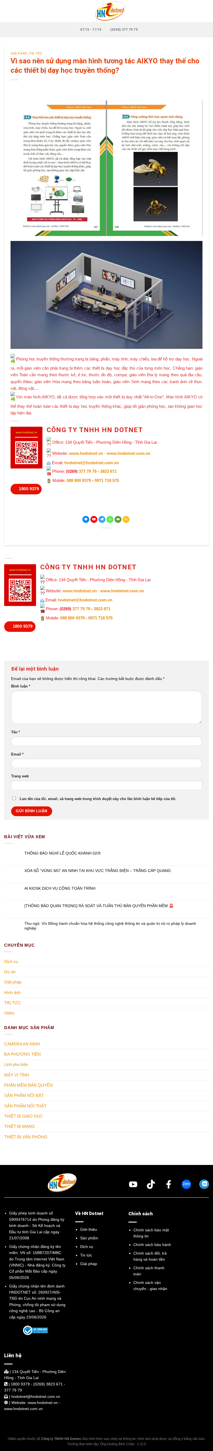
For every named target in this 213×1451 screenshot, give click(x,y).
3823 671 (108, 471)
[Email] (118, 519)
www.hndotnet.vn (86, 453)
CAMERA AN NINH (22, 1044)
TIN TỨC (35, 53)
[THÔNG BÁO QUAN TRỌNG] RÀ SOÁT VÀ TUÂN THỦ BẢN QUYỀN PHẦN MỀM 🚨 (99, 906)
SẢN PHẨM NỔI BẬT (24, 1095)
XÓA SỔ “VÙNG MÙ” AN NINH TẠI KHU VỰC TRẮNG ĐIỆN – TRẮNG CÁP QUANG (97, 870)
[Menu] (7, 11)
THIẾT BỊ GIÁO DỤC (23, 1116)
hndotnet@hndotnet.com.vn (91, 462)
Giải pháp (19, 53)
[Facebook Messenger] (85, 519)
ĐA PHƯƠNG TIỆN (22, 1054)
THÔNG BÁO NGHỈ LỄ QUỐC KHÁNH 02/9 (62, 853)
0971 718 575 (107, 480)
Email (17, 754)
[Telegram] (101, 519)
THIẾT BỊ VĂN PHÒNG (25, 1137)
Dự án (10, 971)
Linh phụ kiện (16, 1064)
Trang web (20, 776)
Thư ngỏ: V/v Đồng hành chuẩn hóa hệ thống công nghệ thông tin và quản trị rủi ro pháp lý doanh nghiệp (110, 925)
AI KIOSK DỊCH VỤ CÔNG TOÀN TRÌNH (59, 888)
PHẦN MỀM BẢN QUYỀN (28, 1085)
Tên (15, 732)
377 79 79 (88, 471)
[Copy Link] (126, 519)
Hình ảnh (12, 992)
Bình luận (20, 686)
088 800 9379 (79, 480)
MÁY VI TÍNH (16, 1075)
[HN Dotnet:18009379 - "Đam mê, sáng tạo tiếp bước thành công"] (106, 11)
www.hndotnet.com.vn (128, 453)
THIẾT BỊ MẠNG (19, 1126)
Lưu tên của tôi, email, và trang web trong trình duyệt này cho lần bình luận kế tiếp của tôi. (98, 799)
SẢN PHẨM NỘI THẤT (25, 1106)
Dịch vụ (11, 961)
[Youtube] (93, 519)
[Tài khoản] (206, 11)
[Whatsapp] (109, 519)
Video (9, 1013)
